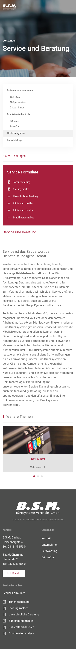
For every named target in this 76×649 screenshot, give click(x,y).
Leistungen (9, 40)
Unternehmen (50, 544)
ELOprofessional (18, 102)
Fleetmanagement (16, 133)
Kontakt (16, 573)
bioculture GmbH (55, 519)
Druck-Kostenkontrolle (18, 114)
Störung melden (21, 189)
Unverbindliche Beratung (25, 196)
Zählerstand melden (23, 203)
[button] (71, 7)
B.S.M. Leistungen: (14, 156)
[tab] (34, 476)
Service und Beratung (19, 232)
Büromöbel (48, 557)
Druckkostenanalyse (23, 217)
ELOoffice (15, 97)
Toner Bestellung (21, 182)
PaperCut (14, 126)
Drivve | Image (17, 107)
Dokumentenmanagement (20, 90)
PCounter (15, 121)
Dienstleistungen (15, 140)
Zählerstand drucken (23, 210)
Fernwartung (49, 551)
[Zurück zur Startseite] (9, 7)
